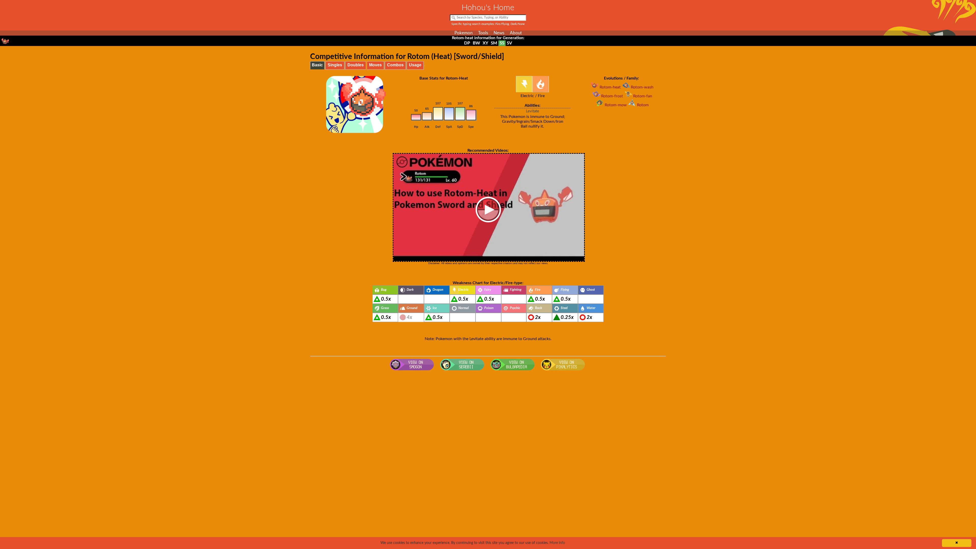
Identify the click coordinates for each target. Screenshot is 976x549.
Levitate (532, 111)
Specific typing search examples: (488, 23)
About (516, 33)
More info (557, 543)
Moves (375, 65)
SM (494, 43)
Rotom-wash (642, 87)
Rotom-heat (610, 87)
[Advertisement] (488, 413)
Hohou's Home (488, 8)
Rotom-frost (612, 96)
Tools (483, 33)
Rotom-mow (616, 105)
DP (467, 43)
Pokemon (463, 33)
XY (485, 43)
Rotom (643, 105)
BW (476, 43)
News (499, 33)
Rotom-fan (642, 96)
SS (502, 43)
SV (509, 43)
